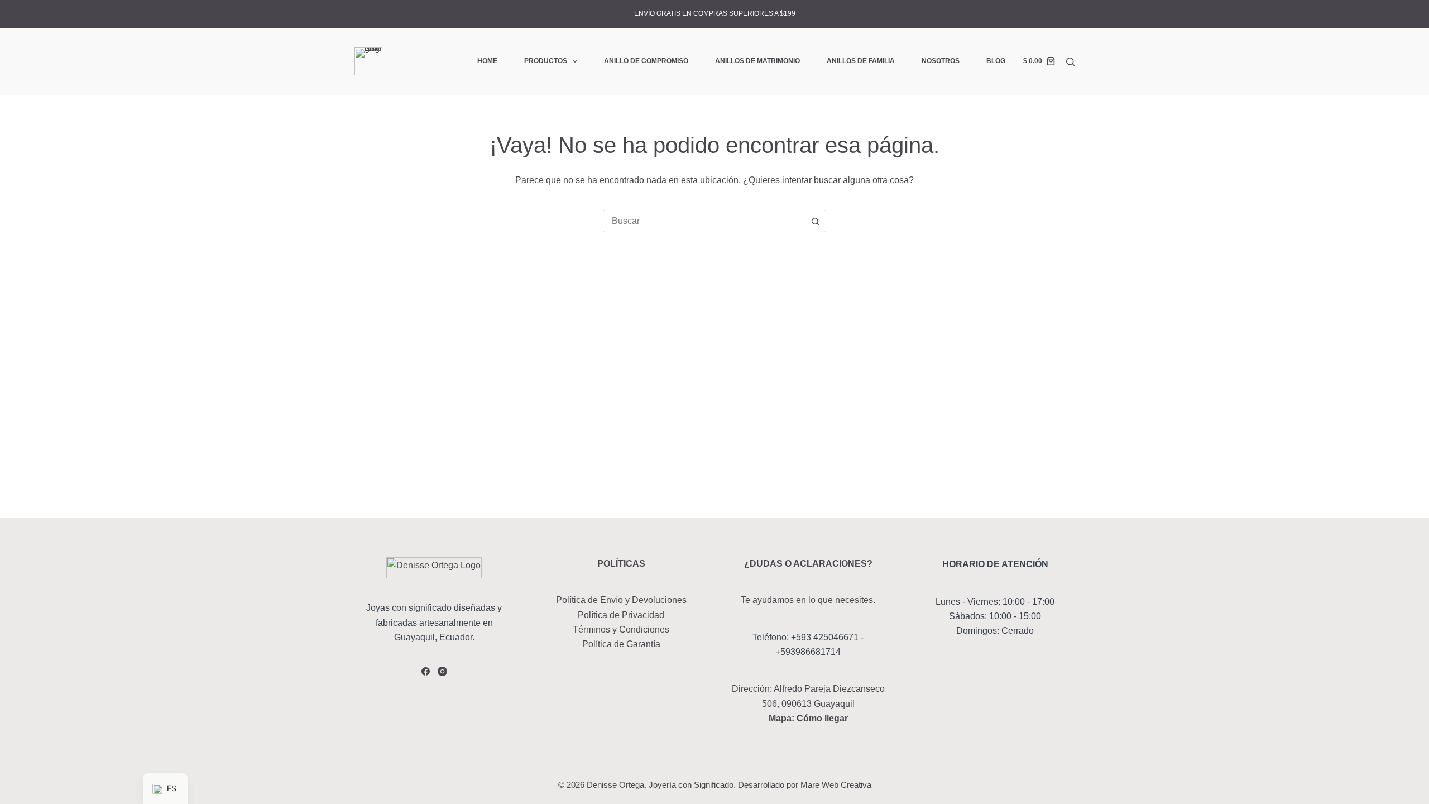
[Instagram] (442, 671)
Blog (995, 61)
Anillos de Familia (861, 61)
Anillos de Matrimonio (757, 61)
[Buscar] (1070, 62)
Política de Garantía (621, 644)
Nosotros (941, 61)
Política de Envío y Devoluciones (621, 600)
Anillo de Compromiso (646, 61)
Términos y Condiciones (621, 629)
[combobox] (703, 221)
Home (487, 61)
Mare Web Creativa (835, 784)
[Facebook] (425, 671)
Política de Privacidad (621, 615)
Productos (545, 61)
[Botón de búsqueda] (815, 221)
